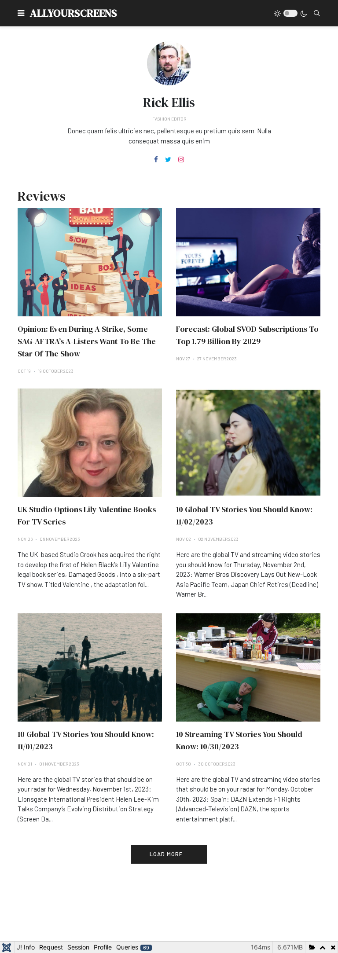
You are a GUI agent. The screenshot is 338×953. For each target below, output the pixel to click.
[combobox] (316, 13)
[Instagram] (181, 159)
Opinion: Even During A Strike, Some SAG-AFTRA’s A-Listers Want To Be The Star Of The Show (87, 341)
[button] (21, 13)
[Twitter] (168, 159)
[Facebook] (156, 159)
